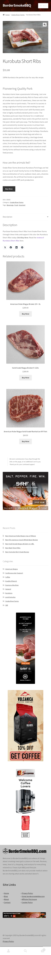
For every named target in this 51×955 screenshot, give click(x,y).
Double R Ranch (11, 581)
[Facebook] (10, 247)
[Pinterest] (22, 247)
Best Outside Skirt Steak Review (17, 552)
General (8, 589)
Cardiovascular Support (14, 573)
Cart (39, 949)
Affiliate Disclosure (29, 899)
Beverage (10, 205)
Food (16, 205)
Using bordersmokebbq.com (33, 896)
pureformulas (10, 597)
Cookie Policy (27, 902)
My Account (8, 951)
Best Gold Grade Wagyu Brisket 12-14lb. (19, 544)
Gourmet (22, 205)
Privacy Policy (27, 893)
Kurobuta (8, 593)
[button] (45, 24)
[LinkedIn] (16, 247)
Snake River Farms (18, 15)
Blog (6, 896)
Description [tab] (7, 217)
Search (25, 951)
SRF (6, 605)
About (6, 899)
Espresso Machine (12, 585)
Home (7, 15)
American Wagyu (11, 569)
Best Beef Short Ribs (12, 548)
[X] (5, 247)
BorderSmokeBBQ (17, 5)
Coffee (7, 577)
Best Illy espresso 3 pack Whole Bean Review (21, 540)
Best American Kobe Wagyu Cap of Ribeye (20, 536)
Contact (7, 902)
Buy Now (9, 189)
